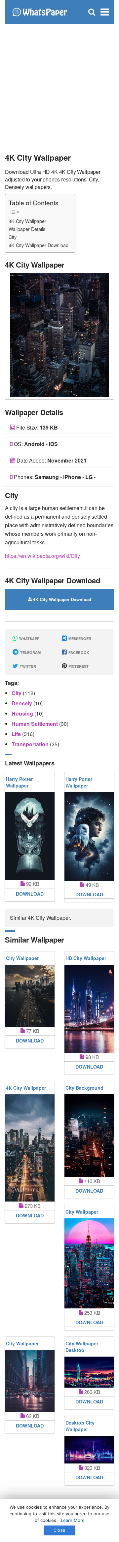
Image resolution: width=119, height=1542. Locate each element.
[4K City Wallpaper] (59, 334)
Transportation (31, 744)
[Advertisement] (59, 85)
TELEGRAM (30, 652)
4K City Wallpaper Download (38, 244)
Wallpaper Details (27, 228)
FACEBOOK (78, 652)
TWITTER (27, 666)
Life (17, 734)
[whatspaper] (39, 11)
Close (59, 1530)
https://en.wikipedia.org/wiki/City (42, 556)
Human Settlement (35, 723)
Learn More (73, 1520)
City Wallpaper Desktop (81, 1346)
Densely (22, 703)
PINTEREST (78, 666)
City (13, 236)
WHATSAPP (28, 638)
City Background (84, 1087)
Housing (23, 713)
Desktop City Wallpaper (80, 1425)
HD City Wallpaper (85, 958)
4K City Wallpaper (27, 220)
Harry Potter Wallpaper (19, 782)
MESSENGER (79, 638)
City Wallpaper (22, 958)
